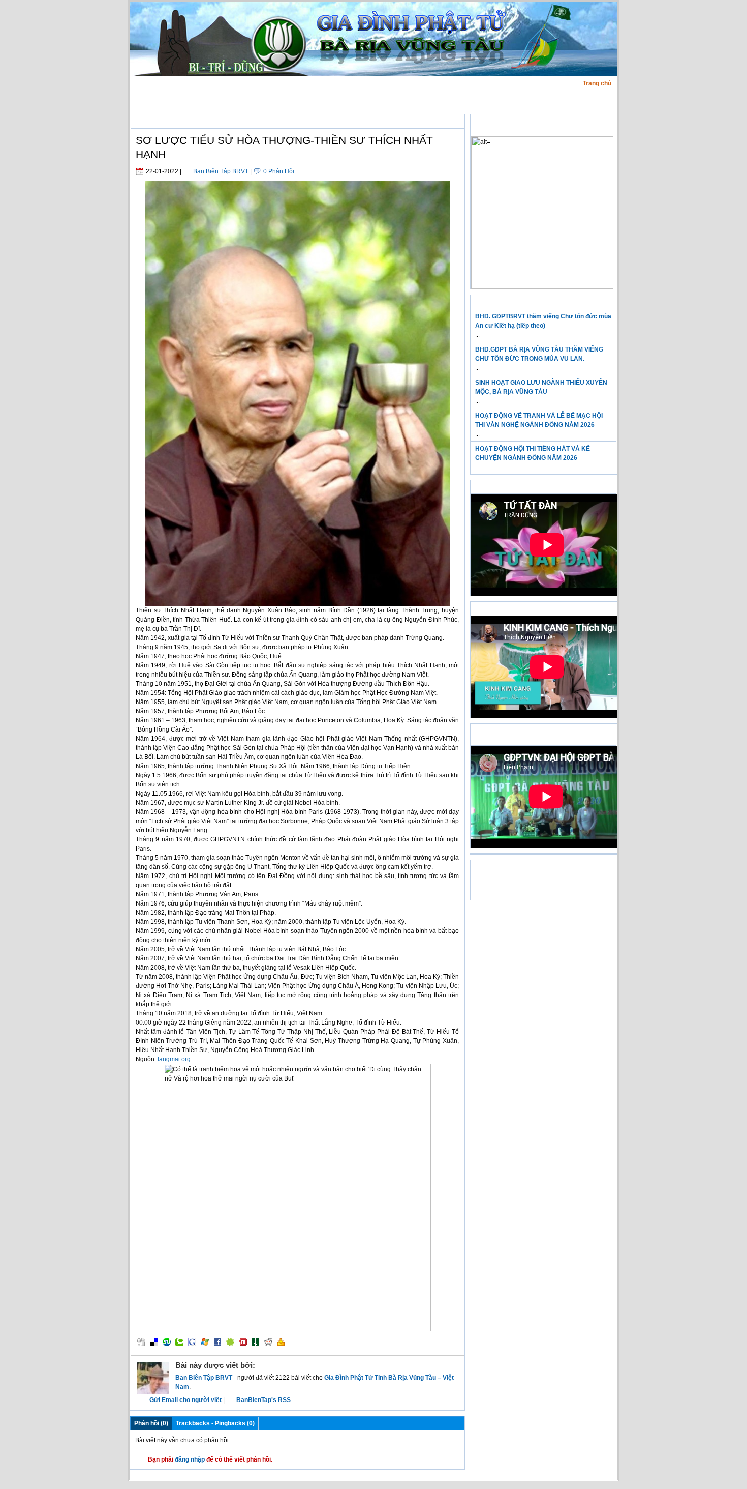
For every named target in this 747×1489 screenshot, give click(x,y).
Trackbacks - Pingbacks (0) (215, 1423)
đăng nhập (190, 1459)
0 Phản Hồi (278, 171)
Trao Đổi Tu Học (495, 100)
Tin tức (183, 100)
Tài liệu (324, 100)
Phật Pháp (543, 100)
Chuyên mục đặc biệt (375, 100)
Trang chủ (597, 83)
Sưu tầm (291, 100)
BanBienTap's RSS (263, 1400)
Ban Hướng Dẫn (439, 100)
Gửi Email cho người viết (185, 1400)
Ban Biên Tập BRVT (220, 171)
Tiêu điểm (149, 100)
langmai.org (174, 1059)
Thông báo (218, 100)
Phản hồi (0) (151, 1423)
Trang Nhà (150, 121)
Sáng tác (256, 100)
